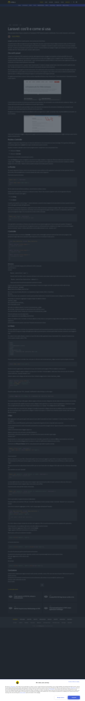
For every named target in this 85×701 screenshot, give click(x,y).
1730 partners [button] (13, 686)
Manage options (60, 697)
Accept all (74, 697)
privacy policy (22, 692)
